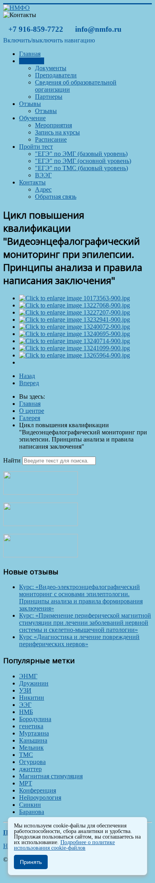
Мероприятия (53, 125)
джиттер (30, 769)
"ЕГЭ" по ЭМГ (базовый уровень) (81, 153)
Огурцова (32, 761)
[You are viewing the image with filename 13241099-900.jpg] (74, 348)
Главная (30, 53)
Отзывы (30, 103)
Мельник (31, 747)
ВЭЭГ (43, 175)
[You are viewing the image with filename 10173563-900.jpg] (74, 298)
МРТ (25, 783)
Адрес (43, 189)
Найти (12, 460)
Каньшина (33, 740)
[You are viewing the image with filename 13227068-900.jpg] (74, 305)
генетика (31, 726)
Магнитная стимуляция (51, 776)
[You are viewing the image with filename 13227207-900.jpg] (74, 312)
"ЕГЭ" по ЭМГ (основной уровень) (83, 160)
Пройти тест (36, 146)
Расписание (51, 139)
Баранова (31, 811)
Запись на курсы (57, 132)
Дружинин (33, 683)
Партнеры (48, 96)
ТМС (26, 754)
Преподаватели (56, 75)
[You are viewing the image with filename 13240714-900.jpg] (74, 341)
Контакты (32, 182)
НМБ (26, 711)
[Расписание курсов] (40, 492)
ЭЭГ (25, 704)
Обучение (32, 118)
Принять (31, 862)
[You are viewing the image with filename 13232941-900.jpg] (74, 319)
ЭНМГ (28, 676)
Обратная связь (55, 196)
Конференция (37, 790)
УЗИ (25, 690)
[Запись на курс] (40, 523)
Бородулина (35, 719)
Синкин (30, 804)
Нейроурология (40, 797)
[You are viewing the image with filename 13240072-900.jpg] (74, 326)
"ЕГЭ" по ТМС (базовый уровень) (81, 168)
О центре (31, 61)
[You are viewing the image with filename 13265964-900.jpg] (74, 355)
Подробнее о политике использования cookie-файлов (64, 845)
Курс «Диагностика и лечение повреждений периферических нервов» (79, 640)
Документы (50, 68)
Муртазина (34, 733)
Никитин (31, 697)
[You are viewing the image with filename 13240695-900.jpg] (74, 333)
